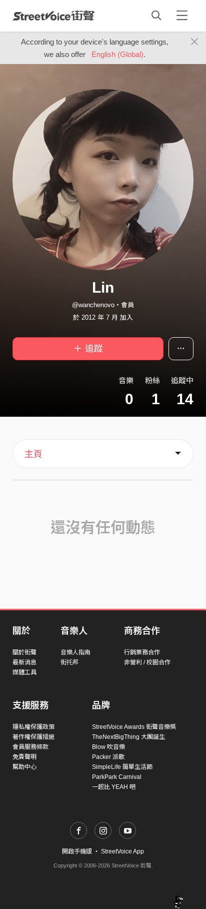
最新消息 (24, 662)
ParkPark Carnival (117, 776)
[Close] (195, 42)
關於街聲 (24, 652)
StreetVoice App (122, 851)
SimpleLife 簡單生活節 (122, 766)
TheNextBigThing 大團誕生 (128, 736)
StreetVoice (53, 16)
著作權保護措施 (33, 736)
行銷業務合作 (142, 652)
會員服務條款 (30, 746)
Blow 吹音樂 (108, 746)
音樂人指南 (75, 652)
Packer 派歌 (108, 756)
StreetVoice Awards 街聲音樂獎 (134, 726)
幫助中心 (24, 766)
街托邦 (69, 662)
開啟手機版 (77, 851)
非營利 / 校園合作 (147, 662)
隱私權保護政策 (33, 726)
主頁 (33, 454)
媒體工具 (24, 672)
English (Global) (118, 54)
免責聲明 (24, 756)
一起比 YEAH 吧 (114, 786)
